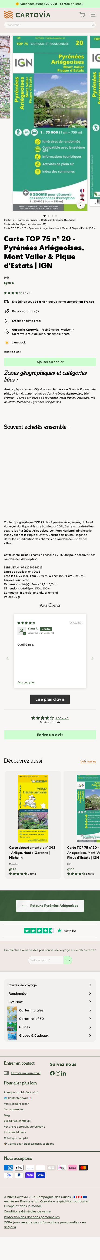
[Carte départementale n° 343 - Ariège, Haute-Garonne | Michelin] (33, 825)
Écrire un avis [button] (50, 734)
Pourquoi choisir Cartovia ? (21, 1092)
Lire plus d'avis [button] (50, 699)
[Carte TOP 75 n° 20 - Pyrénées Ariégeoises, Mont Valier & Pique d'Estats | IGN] (50, 457)
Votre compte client (16, 1103)
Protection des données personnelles (32, 1217)
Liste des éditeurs (15, 1132)
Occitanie (82, 397)
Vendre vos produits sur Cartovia (24, 1126)
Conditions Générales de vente (27, 1211)
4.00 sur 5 (62, 718)
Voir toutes (88, 761)
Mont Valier (67, 397)
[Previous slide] (7, 658)
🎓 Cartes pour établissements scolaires (29, 1143)
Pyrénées (23, 402)
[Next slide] (92, 658)
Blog (7, 1115)
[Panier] (82, 14)
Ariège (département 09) (21, 389)
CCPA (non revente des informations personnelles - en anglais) (45, 1224)
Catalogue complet (16, 1138)
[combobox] (50, 24)
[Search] (93, 24)
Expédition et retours (17, 1120)
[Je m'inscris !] (68, 960)
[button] (13, 293)
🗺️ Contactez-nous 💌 (18, 1098)
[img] (26, 623)
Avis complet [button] (26, 682)
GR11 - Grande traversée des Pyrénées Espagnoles (46, 393)
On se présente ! (14, 1109)
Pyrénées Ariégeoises (46, 402)
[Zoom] (80, 204)
